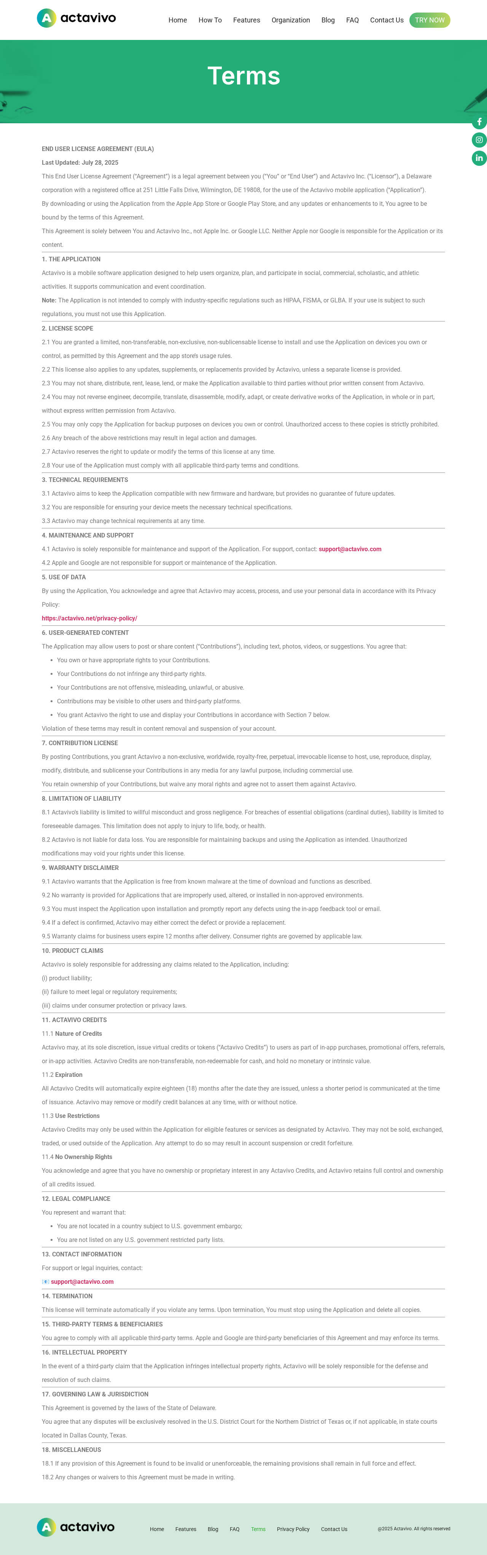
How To (210, 20)
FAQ (352, 20)
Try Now (430, 20)
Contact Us (387, 20)
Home (178, 20)
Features (246, 20)
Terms (258, 1529)
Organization (291, 20)
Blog (328, 20)
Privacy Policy (293, 1529)
